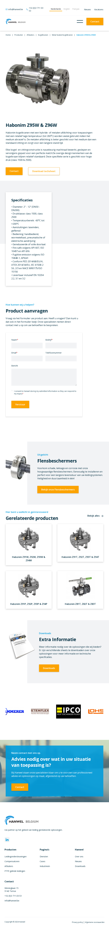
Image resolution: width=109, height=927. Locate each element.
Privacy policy (77, 922)
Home (8, 35)
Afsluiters (30, 35)
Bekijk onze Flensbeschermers (58, 489)
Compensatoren (12, 861)
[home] (16, 21)
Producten (18, 35)
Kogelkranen (43, 35)
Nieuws (87, 9)
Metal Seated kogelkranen (62, 35)
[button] (80, 21)
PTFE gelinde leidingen (15, 871)
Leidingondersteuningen (16, 856)
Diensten (44, 856)
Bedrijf (49, 339)
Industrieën (45, 866)
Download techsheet (43, 171)
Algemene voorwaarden (94, 922)
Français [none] (75, 9)
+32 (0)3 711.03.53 (13, 895)
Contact (94, 21)
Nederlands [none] (56, 9)
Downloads (49, 668)
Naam (14, 339)
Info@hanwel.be (12, 900)
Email (14, 352)
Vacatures (98, 9)
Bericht (14, 365)
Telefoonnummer (53, 352)
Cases (42, 861)
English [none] (67, 9)
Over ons (79, 856)
